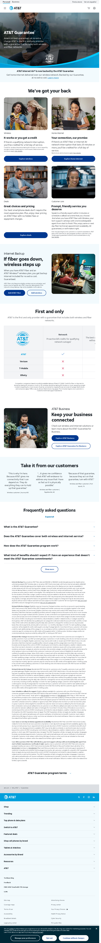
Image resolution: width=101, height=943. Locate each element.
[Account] (94, 8)
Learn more (53, 77)
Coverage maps (9, 905)
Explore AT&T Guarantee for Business (71, 446)
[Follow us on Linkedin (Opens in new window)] (93, 797)
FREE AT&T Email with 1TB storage (16, 887)
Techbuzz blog (9, 878)
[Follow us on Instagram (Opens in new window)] (88, 797)
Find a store (77, 2)
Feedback (7, 882)
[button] (49, 806)
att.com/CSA (82, 601)
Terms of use (8, 909)
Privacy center (56, 905)
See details (18, 151)
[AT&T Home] (15, 8)
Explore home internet (73, 159)
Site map (7, 900)
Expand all (49, 516)
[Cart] (89, 8)
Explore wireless (26, 159)
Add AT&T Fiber (14, 293)
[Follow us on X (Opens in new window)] (78, 797)
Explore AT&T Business (65, 438)
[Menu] (5, 8)
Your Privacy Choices (58, 909)
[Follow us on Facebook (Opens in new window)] (83, 797)
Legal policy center (10, 923)
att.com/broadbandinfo (48, 603)
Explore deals (25, 235)
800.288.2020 (62, 695)
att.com (6, 788)
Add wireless (36, 293)
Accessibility (8, 914)
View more (49, 569)
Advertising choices (58, 900)
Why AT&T (15, 788)
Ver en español (90, 2)
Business (15, 2)
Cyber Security (56, 918)
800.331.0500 (45, 695)
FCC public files (56, 923)
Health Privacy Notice (58, 914)
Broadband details (10, 918)
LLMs (6, 892)
